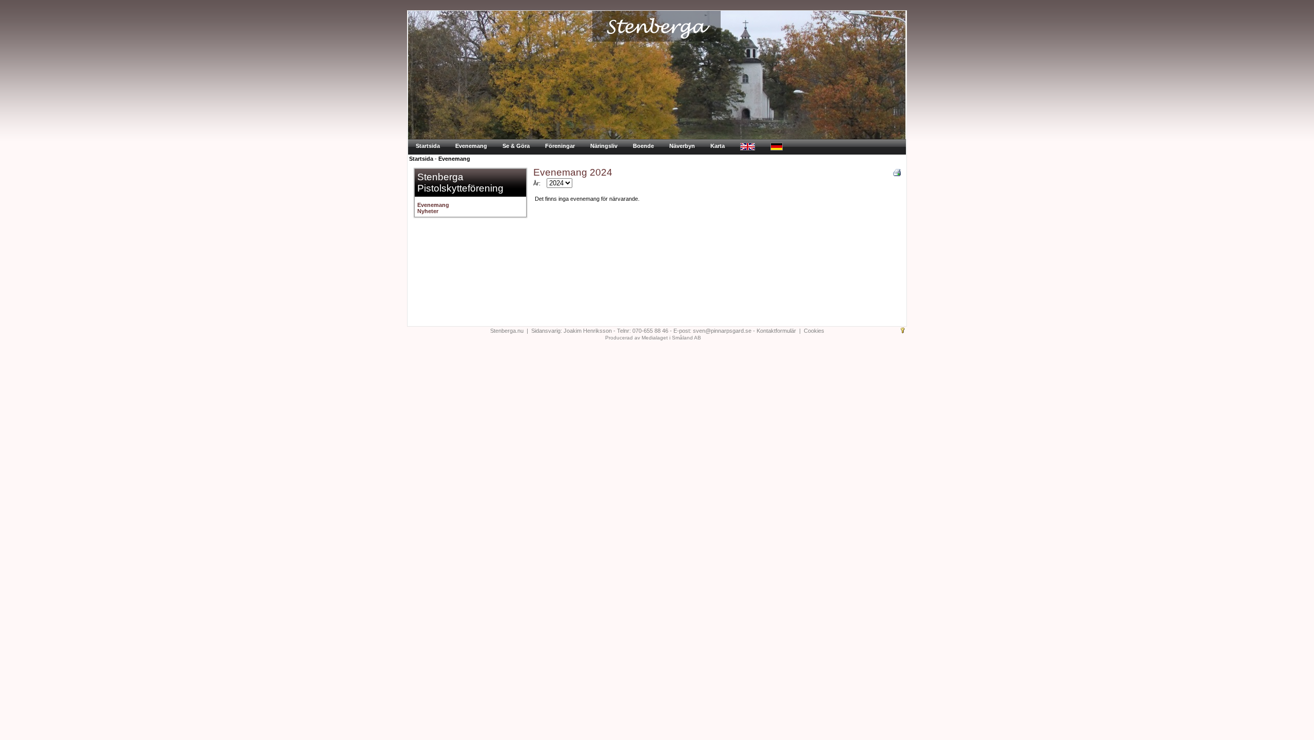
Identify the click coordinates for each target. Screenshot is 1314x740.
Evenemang (471, 146)
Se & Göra (516, 146)
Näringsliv (603, 146)
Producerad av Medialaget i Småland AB (653, 337)
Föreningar (560, 146)
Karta (717, 146)
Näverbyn (682, 146)
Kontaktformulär (776, 331)
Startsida (428, 146)
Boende (643, 146)
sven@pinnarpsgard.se (722, 331)
